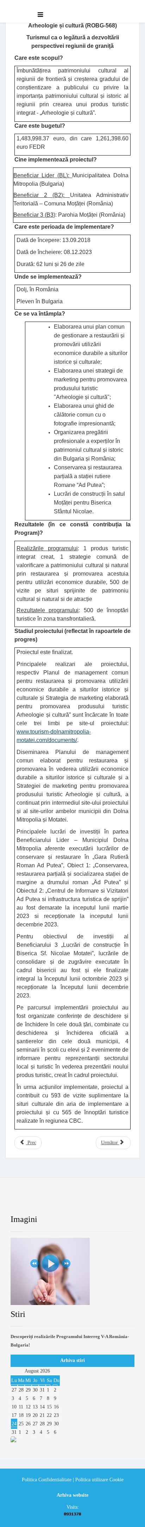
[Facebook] (23, 1201)
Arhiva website (72, 1495)
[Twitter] (52, 1201)
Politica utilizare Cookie (99, 1479)
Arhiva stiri (72, 1360)
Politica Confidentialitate (46, 1479)
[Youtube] (80, 1201)
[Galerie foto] (72, 1271)
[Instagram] (109, 1201)
